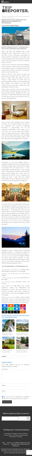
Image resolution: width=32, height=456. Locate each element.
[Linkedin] (17, 305)
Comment (5, 369)
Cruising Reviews (8, 433)
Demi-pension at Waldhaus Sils (11, 269)
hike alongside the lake (8, 255)
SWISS (3, 286)
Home (3, 442)
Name (3, 385)
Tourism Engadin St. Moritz (10, 277)
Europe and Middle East (8, 16)
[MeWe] (5, 308)
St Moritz (5, 261)
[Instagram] (23, 308)
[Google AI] (17, 312)
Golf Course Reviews (22, 433)
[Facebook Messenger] (17, 308)
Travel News (15, 435)
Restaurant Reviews (23, 435)
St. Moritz (4, 18)
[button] (2, 2)
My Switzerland (7, 281)
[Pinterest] (23, 305)
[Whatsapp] (11, 308)
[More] (23, 312)
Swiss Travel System (10, 297)
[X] (5, 312)
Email (3, 391)
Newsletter (26, 16)
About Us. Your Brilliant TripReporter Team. (18, 442)
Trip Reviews (19, 436)
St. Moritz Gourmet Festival (16, 220)
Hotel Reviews (18, 16)
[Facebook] (5, 305)
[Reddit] (11, 305)
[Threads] (11, 312)
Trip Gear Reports (8, 435)
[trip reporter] (16, 12)
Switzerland (10, 18)
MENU (6, 2)
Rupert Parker (15, 25)
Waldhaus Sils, (6, 273)
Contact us (6, 444)
